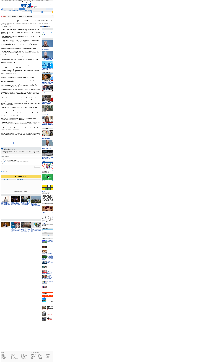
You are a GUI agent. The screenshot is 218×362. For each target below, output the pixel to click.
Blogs (10, 0)
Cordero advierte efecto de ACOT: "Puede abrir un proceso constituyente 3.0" (47, 114)
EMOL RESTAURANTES (14, 358)
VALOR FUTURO (48, 356)
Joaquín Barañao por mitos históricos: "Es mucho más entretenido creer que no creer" (47, 103)
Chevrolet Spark (49, 318)
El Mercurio (6, 0)
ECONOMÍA (2, 355)
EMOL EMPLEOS (23, 356)
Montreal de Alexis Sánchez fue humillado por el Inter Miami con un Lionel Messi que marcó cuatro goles (47, 288)
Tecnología (5, 10)
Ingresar (4, 172)
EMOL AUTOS (23, 354)
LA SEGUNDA (40, 357)
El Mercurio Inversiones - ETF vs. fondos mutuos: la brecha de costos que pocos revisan (5, 230)
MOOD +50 (12, 221)
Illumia (32, 221)
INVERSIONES (40, 355)
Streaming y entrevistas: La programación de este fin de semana (19, 16)
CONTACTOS (23, 357)
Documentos (13, 10)
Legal (13, 0)
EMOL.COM (32, 355)
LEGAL (32, 358)
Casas (44, 0)
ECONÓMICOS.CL (48, 354)
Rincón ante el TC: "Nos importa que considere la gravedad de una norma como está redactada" (47, 124)
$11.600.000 (49, 314)
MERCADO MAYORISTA (47, 357)
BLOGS (32, 357)
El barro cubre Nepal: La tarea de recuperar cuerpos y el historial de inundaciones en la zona (47, 157)
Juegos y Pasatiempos (23, 10)
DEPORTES (2, 356)
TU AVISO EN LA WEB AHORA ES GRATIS (47, 323)
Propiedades (29, 0)
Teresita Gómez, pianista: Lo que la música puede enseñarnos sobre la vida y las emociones (47, 49)
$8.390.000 (49, 319)
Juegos (44, 161)
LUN (38, 356)
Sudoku (43, 223)
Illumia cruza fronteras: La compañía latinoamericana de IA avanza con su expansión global (36, 230)
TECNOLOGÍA (3, 358)
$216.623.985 (45, 303)
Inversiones (20, 0)
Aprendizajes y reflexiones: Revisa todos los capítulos (47, 69)
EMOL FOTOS (13, 357)
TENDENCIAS (13, 354)
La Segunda (48, 0)
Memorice (43, 191)
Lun (51, 0)
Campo (16, 0)
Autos (25, 0)
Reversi (43, 180)
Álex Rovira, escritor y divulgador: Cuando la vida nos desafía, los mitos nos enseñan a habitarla (47, 59)
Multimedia (18, 10)
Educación (9, 10)
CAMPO (39, 354)
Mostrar (27, 2)
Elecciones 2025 (30, 10)
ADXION (47, 355)
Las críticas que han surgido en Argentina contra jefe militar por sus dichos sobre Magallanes (47, 148)
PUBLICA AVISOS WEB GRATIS (48, 295)
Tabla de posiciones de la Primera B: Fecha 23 (50, 267)
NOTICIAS (2, 354)
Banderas (43, 170)
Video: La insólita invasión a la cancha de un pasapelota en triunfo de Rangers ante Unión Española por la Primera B (47, 257)
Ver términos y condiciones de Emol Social (20, 191)
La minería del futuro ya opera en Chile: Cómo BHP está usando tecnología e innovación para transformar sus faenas (25, 230)
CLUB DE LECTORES (34, 354)
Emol (2, 0)
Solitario (43, 212)
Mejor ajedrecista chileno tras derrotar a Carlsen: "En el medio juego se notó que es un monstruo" (47, 93)
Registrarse (7, 172)
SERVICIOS (12, 355)
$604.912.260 (45, 309)
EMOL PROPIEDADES (24, 355)
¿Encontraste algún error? (22, 143)
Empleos (33, 0)
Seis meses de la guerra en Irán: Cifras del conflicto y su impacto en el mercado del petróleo (47, 138)
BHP (21, 221)
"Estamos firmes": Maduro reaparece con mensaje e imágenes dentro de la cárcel (5, 203)
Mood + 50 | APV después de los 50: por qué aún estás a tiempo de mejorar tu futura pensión (15, 230)
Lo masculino (45, 31)
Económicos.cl (38, 0)
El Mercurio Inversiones (5, 221)
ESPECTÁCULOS (3, 357)
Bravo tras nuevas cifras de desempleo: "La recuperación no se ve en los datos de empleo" (47, 82)
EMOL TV (12, 356)
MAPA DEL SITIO (23, 358)
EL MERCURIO (33, 356)
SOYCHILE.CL (40, 358)
